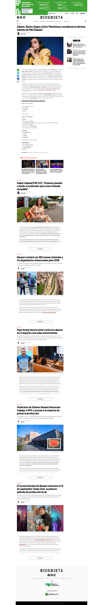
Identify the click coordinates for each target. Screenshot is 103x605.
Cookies (69, 578)
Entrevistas (42, 21)
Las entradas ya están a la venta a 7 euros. (43, 539)
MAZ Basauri (37, 152)
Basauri (36, 21)
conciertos (31, 152)
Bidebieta (22, 268)
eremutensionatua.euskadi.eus (49, 312)
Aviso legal (56, 578)
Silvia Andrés (23, 193)
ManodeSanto (22, 544)
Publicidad (66, 21)
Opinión (58, 21)
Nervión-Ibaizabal (50, 21)
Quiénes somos (35, 578)
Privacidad (63, 578)
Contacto (42, 578)
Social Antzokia (44, 152)
